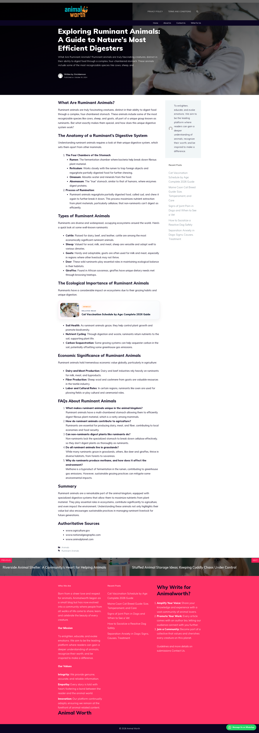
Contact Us (180, 23)
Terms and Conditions (179, 11)
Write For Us (196, 23)
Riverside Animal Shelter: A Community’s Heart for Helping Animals (54, 567)
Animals (65, 547)
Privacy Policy (155, 11)
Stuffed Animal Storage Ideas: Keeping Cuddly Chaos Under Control (184, 567)
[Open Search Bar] (197, 11)
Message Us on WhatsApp (243, 727)
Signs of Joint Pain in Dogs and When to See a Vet (182, 210)
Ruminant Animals (70, 550)
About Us (167, 23)
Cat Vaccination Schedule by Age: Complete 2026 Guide (116, 314)
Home (155, 23)
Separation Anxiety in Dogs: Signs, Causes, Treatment (182, 235)
